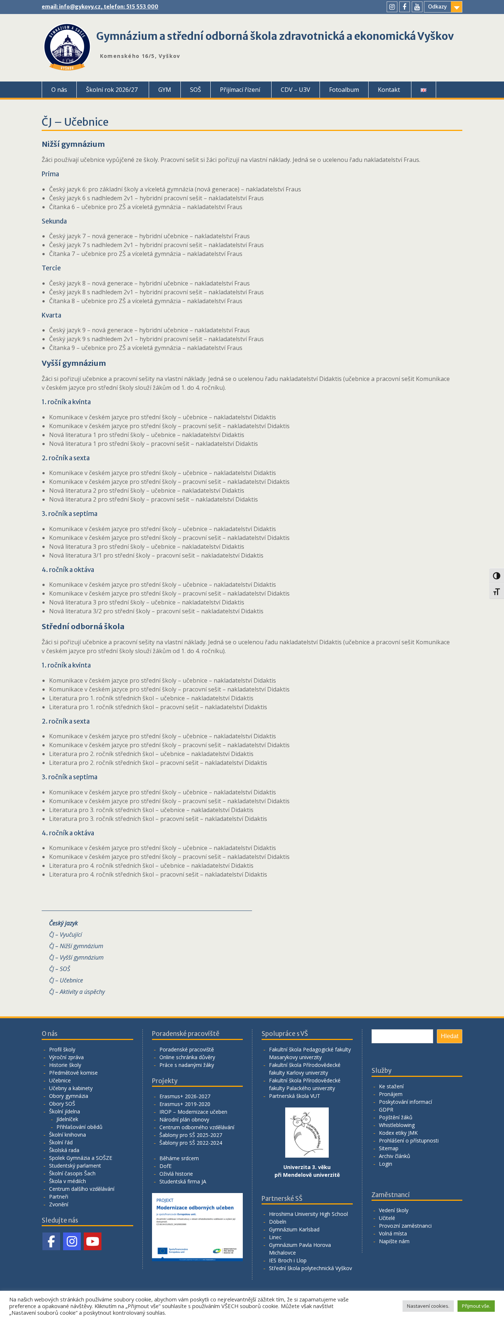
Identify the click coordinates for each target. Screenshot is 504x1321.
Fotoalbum (344, 90)
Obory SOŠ (62, 1103)
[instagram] (392, 6)
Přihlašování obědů (79, 1126)
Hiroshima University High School (308, 1213)
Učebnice (60, 1080)
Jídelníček (67, 1119)
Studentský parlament (75, 1165)
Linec (275, 1237)
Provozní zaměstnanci (405, 1225)
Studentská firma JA (182, 1181)
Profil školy (62, 1049)
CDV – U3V (295, 90)
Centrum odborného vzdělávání (196, 1127)
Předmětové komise (73, 1072)
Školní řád (61, 1142)
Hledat (449, 1036)
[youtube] (417, 6)
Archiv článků (394, 1155)
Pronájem (391, 1094)
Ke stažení (391, 1086)
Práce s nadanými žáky (186, 1064)
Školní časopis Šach (72, 1173)
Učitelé (387, 1217)
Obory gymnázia (68, 1095)
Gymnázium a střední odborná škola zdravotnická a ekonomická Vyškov (275, 36)
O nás (59, 90)
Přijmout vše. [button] (476, 1306)
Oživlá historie (176, 1173)
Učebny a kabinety (71, 1088)
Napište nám (394, 1241)
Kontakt (389, 90)
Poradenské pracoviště (186, 1049)
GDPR (386, 1109)
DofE (165, 1165)
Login (385, 1163)
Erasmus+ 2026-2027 (184, 1096)
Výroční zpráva (66, 1057)
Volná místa (393, 1233)
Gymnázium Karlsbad (294, 1229)
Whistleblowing (397, 1124)
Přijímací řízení (240, 90)
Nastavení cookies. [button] (428, 1306)
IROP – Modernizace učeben (193, 1111)
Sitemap (388, 1148)
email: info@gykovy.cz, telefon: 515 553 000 (100, 6)
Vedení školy (393, 1210)
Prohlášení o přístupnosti (409, 1140)
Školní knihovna (67, 1134)
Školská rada (64, 1150)
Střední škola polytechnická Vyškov (310, 1268)
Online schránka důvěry (187, 1057)
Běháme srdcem (179, 1158)
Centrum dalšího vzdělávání (81, 1188)
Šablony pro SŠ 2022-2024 (190, 1142)
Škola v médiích (67, 1181)
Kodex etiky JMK (398, 1132)
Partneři (58, 1196)
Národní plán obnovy (184, 1119)
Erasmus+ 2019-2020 (184, 1103)
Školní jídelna (64, 1111)
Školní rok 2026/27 (112, 90)
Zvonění (58, 1204)
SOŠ (195, 90)
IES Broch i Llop (288, 1260)
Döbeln (277, 1221)
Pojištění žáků (395, 1117)
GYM (164, 90)
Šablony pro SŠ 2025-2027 (190, 1134)
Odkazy (437, 6)
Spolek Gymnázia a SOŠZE (80, 1157)
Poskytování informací (405, 1101)
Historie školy (65, 1064)
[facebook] (404, 6)
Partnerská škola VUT (294, 1095)
